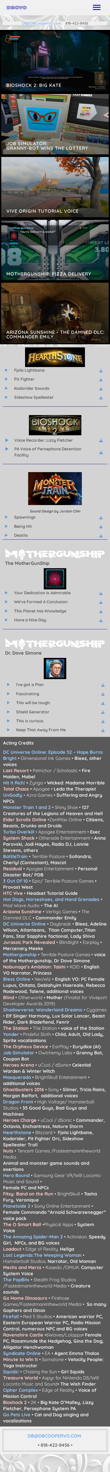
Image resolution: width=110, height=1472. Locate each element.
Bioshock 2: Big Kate (55, 61)
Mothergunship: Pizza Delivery (55, 250)
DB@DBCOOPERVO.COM (55, 1436)
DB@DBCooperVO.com (43, 23)
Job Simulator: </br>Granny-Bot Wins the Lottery (55, 124)
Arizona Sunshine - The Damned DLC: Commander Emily (55, 313)
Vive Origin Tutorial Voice (55, 187)
